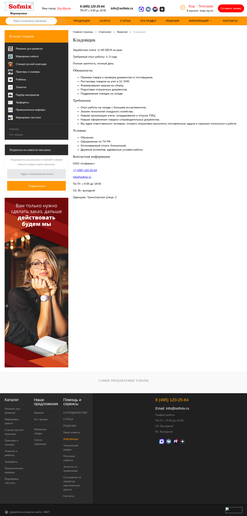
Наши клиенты (71, 432)
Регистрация (206, 6)
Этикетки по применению (70, 468)
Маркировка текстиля (12, 480)
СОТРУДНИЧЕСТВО (73, 412)
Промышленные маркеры (14, 470)
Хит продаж (16, 134)
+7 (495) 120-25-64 (85, 170)
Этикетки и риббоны (11, 453)
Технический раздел (70, 447)
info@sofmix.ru (122, 8)
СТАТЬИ (68, 419)
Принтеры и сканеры (11, 442)
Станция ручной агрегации (14, 431)
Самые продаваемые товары (123, 380)
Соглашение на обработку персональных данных (72, 483)
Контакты (68, 496)
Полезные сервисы (69, 458)
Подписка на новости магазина (30, 150)
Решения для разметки (12, 410)
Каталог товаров (21, 36)
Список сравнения (40, 442)
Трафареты (11, 461)
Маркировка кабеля (12, 421)
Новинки (14, 129)
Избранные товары (40, 431)
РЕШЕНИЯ (69, 425)
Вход (192, 6)
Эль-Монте (64, 8)
